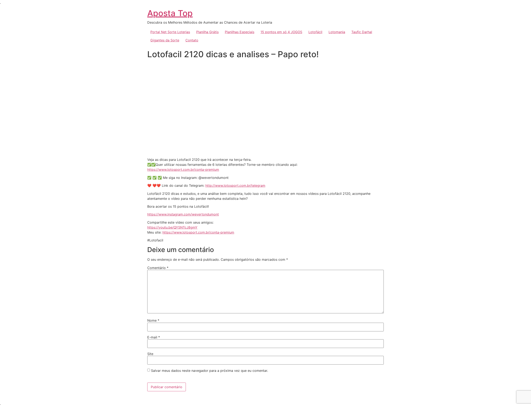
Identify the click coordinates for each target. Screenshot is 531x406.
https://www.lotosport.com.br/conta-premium (183, 169)
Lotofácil (315, 32)
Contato (191, 40)
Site (150, 353)
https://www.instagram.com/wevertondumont (183, 214)
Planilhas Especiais (239, 32)
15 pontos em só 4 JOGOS (281, 32)
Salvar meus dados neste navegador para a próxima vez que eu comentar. (209, 370)
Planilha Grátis (207, 32)
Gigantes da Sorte (164, 40)
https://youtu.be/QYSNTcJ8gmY (172, 227)
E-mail (153, 337)
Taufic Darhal (361, 32)
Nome (153, 320)
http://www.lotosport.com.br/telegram (235, 185)
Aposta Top (170, 13)
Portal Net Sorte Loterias (170, 32)
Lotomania (337, 32)
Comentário (157, 267)
